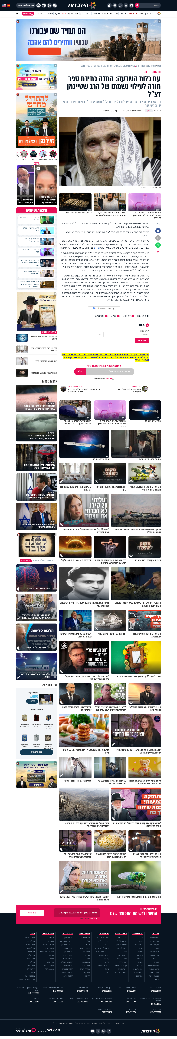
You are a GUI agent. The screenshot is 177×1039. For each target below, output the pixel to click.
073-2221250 (131, 1012)
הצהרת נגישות (154, 976)
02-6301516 (156, 1004)
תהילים (97, 247)
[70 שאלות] (44, 5)
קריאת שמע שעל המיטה (26, 979)
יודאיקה (87, 976)
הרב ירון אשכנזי (68, 958)
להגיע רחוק (123, 962)
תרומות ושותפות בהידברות (127, 988)
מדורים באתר (137, 933)
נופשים (156, 962)
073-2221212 (131, 991)
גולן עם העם (122, 955)
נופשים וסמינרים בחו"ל (104, 1009)
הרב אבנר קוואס (67, 972)
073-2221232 (58, 991)
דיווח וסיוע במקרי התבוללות (79, 998)
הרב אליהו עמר (68, 976)
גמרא (88, 944)
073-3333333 (155, 1012)
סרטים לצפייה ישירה (102, 948)
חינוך (88, 958)
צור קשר (57, 13)
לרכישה (32, 701)
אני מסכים (103, 378)
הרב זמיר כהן (123, 13)
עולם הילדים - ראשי (102, 937)
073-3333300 (131, 1001)
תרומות (64, 13)
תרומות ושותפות (153, 965)
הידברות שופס (154, 969)
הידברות (156, 933)
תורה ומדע (139, 958)
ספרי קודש (86, 972)
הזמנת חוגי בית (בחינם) (55, 998)
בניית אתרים (42, 1031)
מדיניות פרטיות (154, 937)
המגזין (141, 941)
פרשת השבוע (138, 969)
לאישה (51, 937)
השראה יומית (122, 969)
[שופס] (49, 5)
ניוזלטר (156, 948)
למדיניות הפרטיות (99, 378)
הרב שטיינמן (99, 316)
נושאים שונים (84, 933)
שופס (76, 13)
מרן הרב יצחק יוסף (67, 944)
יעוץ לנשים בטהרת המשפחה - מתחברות (150, 999)
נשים (141, 948)
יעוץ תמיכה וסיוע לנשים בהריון (102, 998)
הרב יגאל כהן (68, 951)
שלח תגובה (142, 340)
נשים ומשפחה (48, 933)
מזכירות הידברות (155, 988)
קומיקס (107, 958)
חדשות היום (139, 944)
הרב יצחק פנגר (68, 948)
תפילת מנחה (30, 941)
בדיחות (107, 944)
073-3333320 (33, 993)
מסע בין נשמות (122, 958)
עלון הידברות (154, 944)
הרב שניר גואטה (67, 955)
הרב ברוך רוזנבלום (67, 962)
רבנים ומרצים (68, 933)
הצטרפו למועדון (27, 14)
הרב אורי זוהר (68, 965)
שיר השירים (31, 969)
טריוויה (107, 962)
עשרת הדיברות (85, 948)
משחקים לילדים (104, 955)
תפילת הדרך (30, 965)
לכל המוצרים (36, 752)
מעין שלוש (31, 955)
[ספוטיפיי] (38, 5)
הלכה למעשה (122, 948)
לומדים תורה (85, 937)
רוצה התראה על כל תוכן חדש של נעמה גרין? (104, 366)
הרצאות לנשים (49, 965)
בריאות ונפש (86, 962)
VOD (151, 13)
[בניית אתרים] (53, 1031)
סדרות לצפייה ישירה (102, 951)
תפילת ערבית (30, 944)
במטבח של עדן (121, 944)
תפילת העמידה (29, 948)
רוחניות (140, 951)
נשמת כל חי (31, 972)
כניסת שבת (155, 958)
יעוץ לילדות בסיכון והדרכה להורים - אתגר (28, 989)
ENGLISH (50, 13)
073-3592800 (82, 991)
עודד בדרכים (122, 937)
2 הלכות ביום (154, 951)
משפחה (140, 955)
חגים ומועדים (138, 972)
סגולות (87, 955)
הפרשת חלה (49, 969)
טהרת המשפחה (48, 944)
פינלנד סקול (86, 951)
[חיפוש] (137, 5)
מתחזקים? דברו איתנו (26, 5)
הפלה (52, 958)
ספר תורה (127, 316)
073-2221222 (156, 991)
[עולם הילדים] (54, 5)
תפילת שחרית (30, 937)
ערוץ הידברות (154, 941)
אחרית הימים (85, 965)
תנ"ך (88, 941)
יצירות (107, 969)
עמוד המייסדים (154, 972)
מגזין (146, 13)
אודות (157, 979)
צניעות (51, 955)
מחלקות (70, 13)
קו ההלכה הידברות (130, 998)
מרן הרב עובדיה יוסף (66, 941)
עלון (81, 13)
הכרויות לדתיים (85, 969)
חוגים (107, 972)
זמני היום (87, 13)
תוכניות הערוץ (121, 933)
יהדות (141, 937)
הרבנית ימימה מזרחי (47, 951)
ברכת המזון (31, 951)
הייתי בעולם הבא (121, 972)
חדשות (141, 13)
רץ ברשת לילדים (103, 941)
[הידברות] (82, 5)
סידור (33, 933)
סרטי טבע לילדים (103, 965)
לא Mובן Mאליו (122, 941)
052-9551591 (106, 1001)
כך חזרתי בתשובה (121, 965)
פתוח (125, 951)
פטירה (113, 316)
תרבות (140, 962)
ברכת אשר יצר (30, 976)
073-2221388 (107, 991)
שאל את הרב (96, 13)
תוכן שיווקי (139, 976)
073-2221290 (58, 1001)
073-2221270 (34, 1001)
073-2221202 (107, 1012)
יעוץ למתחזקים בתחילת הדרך (53, 988)
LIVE (41, 14)
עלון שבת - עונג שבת (105, 988)
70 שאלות (105, 13)
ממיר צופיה (157, 1009)
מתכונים (51, 941)
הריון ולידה (50, 962)
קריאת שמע (31, 958)
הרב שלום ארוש (67, 969)
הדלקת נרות (49, 948)
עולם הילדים (114, 13)
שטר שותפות (133, 13)
